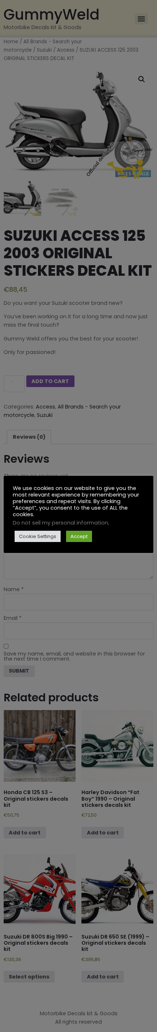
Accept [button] (79, 536)
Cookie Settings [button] (37, 536)
